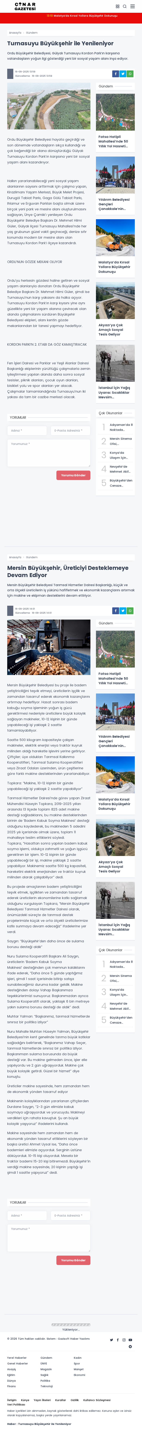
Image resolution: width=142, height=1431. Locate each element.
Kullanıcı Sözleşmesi (96, 1400)
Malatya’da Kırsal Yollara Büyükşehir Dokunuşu (82, 16)
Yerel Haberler (17, 1358)
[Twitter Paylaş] (122, 73)
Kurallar (60, 1400)
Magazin (46, 1369)
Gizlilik (75, 1400)
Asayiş (11, 1369)
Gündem (32, 33)
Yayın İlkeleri (42, 1400)
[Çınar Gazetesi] (25, 6)
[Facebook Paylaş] (115, 73)
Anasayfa (15, 33)
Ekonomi (79, 1375)
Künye (25, 1400)
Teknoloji (46, 1386)
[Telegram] (130, 1346)
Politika (45, 1381)
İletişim (11, 1400)
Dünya (11, 1381)
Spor (77, 1363)
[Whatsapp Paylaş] (130, 73)
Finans (11, 1386)
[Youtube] (130, 1340)
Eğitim (11, 1375)
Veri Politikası (16, 1404)
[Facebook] (118, 1340)
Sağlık (44, 1375)
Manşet (79, 1369)
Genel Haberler (17, 1363)
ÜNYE (43, 1363)
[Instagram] (124, 1340)
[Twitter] (111, 1340)
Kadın (78, 1358)
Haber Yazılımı (80, 1339)
